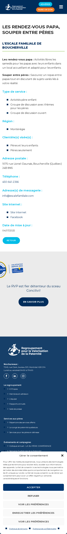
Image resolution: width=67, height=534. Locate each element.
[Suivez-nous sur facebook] (6, 376)
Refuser (33, 495)
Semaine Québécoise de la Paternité (25, 451)
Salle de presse (15, 409)
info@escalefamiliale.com (18, 195)
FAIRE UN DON (45, 10)
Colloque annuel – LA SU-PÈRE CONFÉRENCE (30, 446)
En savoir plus (33, 301)
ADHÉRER (45, 4)
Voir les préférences (33, 504)
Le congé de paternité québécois (23, 427)
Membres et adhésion (18, 394)
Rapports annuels (17, 404)
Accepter (33, 487)
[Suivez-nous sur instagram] (23, 376)
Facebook (16, 217)
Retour (11, 240)
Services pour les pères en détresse (24, 432)
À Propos (13, 389)
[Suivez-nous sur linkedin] (14, 376)
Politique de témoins (18, 528)
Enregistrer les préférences (33, 512)
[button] (62, 455)
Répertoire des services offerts (22, 422)
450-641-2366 (10, 181)
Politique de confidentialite (44, 528)
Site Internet (18, 212)
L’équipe (13, 399)
